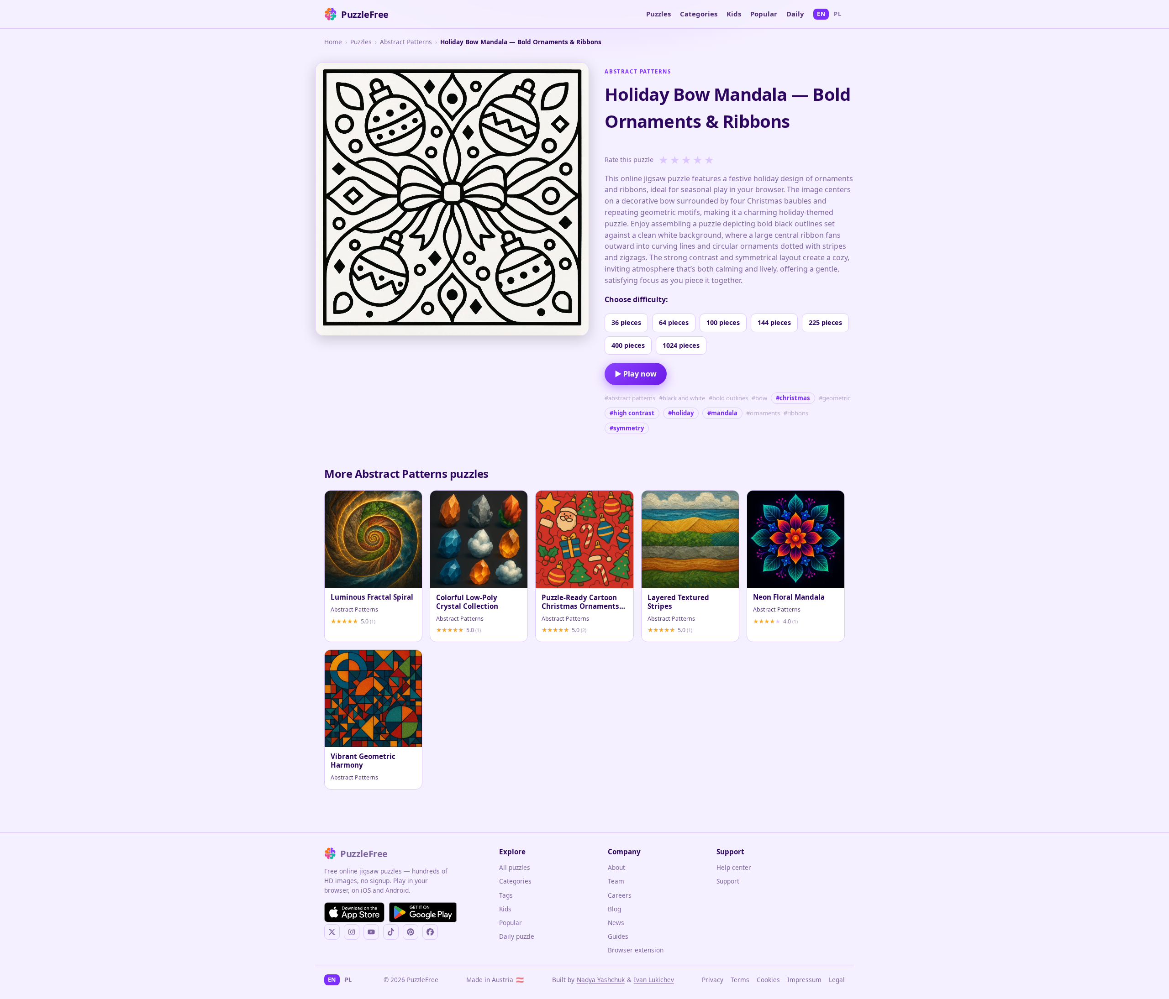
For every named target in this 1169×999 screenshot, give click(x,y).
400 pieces (628, 345)
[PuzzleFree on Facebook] (430, 932)
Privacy (712, 979)
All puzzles (514, 867)
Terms (740, 979)
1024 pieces (681, 345)
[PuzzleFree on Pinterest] (410, 932)
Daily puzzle (516, 936)
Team (616, 881)
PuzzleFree (365, 14)
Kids (734, 13)
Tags (506, 895)
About (616, 867)
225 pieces (825, 322)
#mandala (722, 413)
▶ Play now (636, 374)
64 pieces (674, 322)
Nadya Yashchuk (601, 979)
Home (333, 41)
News (616, 922)
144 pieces (774, 322)
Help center (733, 867)
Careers (620, 895)
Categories (698, 13)
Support (727, 881)
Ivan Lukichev (654, 979)
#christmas (793, 398)
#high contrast (632, 413)
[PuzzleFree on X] (332, 932)
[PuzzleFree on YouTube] (371, 932)
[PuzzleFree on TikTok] (391, 932)
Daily (795, 13)
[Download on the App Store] (354, 912)
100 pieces (723, 322)
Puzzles (658, 13)
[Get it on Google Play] (423, 912)
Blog (614, 909)
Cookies (768, 979)
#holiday (681, 413)
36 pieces (626, 322)
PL (837, 14)
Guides (618, 936)
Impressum (804, 979)
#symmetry (627, 428)
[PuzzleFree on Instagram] (351, 932)
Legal (837, 979)
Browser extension (635, 950)
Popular (763, 13)
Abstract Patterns (406, 41)
